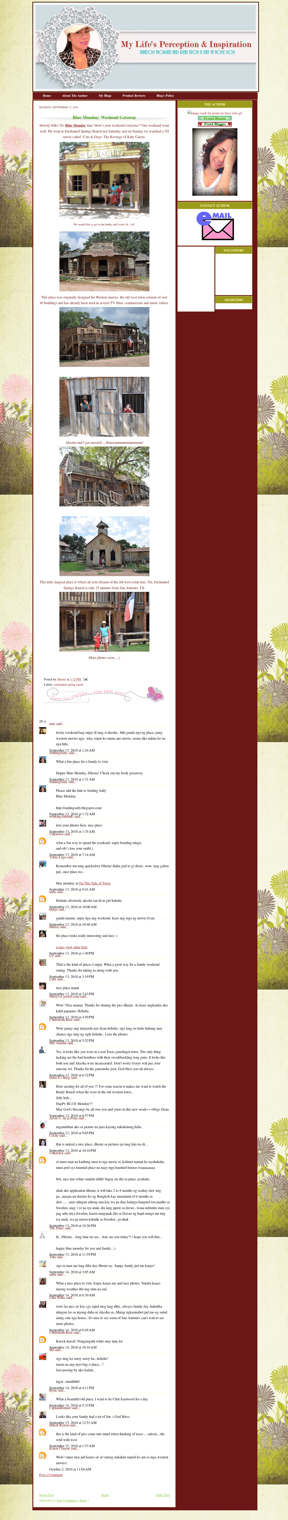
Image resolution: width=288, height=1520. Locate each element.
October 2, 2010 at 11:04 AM (70, 1469)
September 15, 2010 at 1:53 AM (72, 1445)
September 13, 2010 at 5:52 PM (71, 1040)
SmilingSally (58, 752)
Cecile (54, 1135)
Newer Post (46, 1495)
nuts (52, 723)
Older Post (163, 1495)
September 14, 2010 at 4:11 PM (71, 1387)
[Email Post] (84, 679)
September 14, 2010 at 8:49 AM (72, 1329)
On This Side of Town (94, 883)
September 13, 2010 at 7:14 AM (72, 854)
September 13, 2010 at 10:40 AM (73, 924)
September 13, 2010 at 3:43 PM (71, 993)
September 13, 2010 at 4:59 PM (71, 1017)
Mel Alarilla (58, 1042)
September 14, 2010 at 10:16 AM (73, 1347)
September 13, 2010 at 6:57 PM (71, 1115)
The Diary (57, 1228)
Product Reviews (134, 95)
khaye (53, 909)
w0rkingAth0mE (61, 816)
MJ (52, 1349)
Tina (53, 1256)
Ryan (53, 1390)
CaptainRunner (60, 1407)
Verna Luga (58, 857)
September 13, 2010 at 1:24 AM (72, 750)
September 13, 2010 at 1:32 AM (72, 813)
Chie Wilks (57, 1297)
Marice (54, 926)
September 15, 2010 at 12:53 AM (73, 1422)
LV (52, 955)
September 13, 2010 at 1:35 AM (72, 831)
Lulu (53, 979)
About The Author (75, 95)
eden (53, 1274)
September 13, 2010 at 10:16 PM (72, 1150)
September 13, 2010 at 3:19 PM (71, 976)
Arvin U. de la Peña (63, 1118)
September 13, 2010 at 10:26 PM (72, 1225)
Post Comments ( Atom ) (73, 1500)
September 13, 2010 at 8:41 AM (72, 889)
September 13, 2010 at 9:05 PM (71, 1132)
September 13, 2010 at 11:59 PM (72, 1254)
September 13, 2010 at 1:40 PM (71, 953)
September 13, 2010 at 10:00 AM (73, 906)
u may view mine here (72, 947)
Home (47, 95)
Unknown (56, 833)
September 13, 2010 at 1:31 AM (72, 779)
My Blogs (105, 95)
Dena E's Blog (60, 1077)
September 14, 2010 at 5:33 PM (71, 1405)
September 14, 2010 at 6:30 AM (72, 1295)
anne (53, 891)
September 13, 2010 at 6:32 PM (71, 1075)
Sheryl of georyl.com (64, 996)
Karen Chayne (60, 1448)
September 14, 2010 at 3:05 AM (72, 1271)
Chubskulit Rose (61, 1019)
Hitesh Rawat (59, 1425)
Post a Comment (51, 1474)
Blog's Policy (165, 95)
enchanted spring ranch (68, 684)
